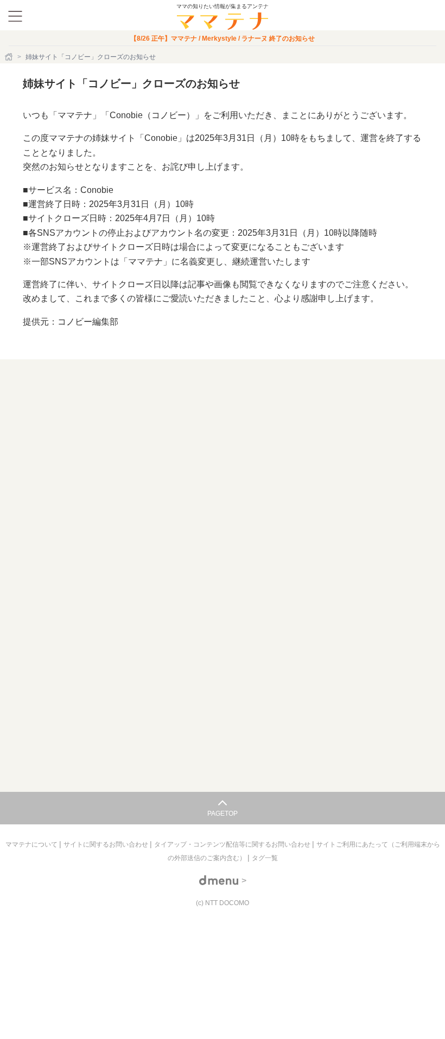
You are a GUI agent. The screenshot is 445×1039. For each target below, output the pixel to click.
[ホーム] (9, 57)
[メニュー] (15, 16)
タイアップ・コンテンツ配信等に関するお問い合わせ (233, 844)
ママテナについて (32, 844)
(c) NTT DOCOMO (222, 903)
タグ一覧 (265, 858)
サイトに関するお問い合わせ (106, 844)
